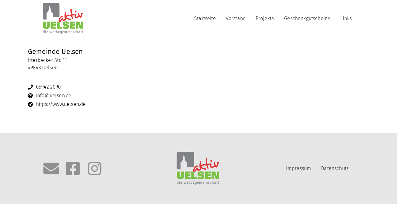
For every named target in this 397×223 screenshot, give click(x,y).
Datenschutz (335, 168)
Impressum (298, 168)
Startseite (205, 18)
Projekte (265, 18)
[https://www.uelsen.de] (30, 104)
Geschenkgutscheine (307, 18)
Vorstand (236, 18)
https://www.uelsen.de (61, 104)
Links (346, 18)
